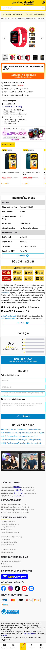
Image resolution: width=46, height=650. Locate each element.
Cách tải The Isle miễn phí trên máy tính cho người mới (19, 436)
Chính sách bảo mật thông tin (10, 542)
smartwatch (5, 293)
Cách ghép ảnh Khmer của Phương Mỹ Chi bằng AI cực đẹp (21, 440)
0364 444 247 (18, 493)
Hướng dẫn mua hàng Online (10, 524)
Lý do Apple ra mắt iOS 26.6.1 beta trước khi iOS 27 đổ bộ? (21, 429)
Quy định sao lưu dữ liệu (8, 549)
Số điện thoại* (7, 387)
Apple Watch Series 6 (8, 316)
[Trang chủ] (23, 3)
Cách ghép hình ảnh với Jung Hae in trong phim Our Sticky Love (23, 433)
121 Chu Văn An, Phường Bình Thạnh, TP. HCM (15, 512)
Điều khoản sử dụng (7, 566)
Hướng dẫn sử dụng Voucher (10, 532)
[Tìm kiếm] (43, 8)
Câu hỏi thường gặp (7, 552)
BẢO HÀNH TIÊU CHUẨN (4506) (12, 107)
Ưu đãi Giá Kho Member (8, 521)
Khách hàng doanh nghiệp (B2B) (11, 561)
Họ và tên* (5, 380)
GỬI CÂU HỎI (23, 416)
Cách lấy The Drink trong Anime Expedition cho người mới (21, 443)
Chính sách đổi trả (6, 539)
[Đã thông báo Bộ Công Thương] (10, 612)
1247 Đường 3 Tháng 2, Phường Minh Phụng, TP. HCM (17, 510)
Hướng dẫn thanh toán (8, 527)
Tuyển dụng (4, 564)
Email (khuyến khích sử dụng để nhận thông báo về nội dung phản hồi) (22, 394)
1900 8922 (20, 86)
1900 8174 (18, 490)
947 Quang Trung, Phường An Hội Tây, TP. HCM (15, 507)
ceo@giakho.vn (5, 640)
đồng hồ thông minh (8, 318)
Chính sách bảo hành (7, 545)
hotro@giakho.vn (18, 496)
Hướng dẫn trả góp (6, 529)
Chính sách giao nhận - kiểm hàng (11, 537)
